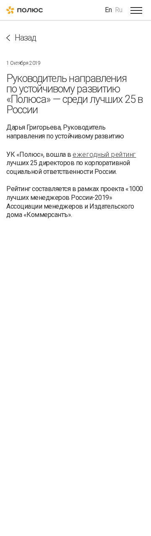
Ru (118, 10)
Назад (25, 38)
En (108, 10)
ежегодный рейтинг (104, 154)
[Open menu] (136, 10)
